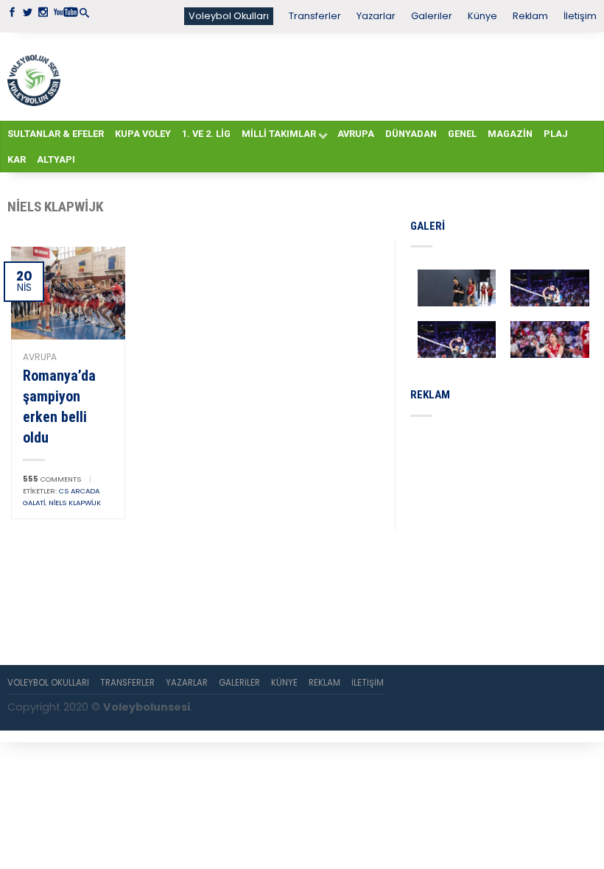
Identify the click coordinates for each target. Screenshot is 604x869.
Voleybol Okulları (229, 16)
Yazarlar (376, 16)
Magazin (510, 133)
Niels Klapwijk (75, 502)
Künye (482, 16)
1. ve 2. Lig (206, 133)
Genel (462, 133)
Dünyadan (411, 133)
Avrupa (355, 133)
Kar (16, 159)
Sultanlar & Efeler (55, 133)
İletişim (580, 16)
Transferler (315, 16)
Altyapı (56, 159)
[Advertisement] (328, 76)
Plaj (556, 133)
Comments (52, 479)
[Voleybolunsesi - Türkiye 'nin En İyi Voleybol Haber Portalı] (33, 76)
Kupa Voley (143, 133)
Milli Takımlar (279, 133)
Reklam (530, 16)
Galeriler (431, 16)
